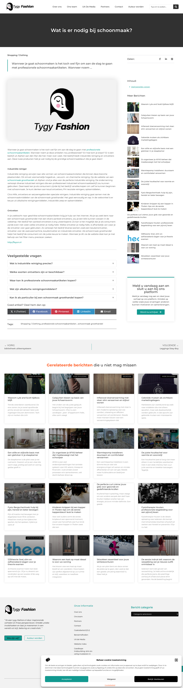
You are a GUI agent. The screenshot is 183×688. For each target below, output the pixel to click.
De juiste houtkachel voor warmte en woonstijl (154, 453)
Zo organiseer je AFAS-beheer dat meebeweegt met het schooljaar (67, 455)
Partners (105, 6)
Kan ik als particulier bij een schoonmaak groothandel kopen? (62, 297)
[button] (176, 660)
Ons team (72, 6)
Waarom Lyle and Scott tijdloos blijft (157, 104)
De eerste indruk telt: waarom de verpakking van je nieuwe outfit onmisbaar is (158, 562)
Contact (119, 6)
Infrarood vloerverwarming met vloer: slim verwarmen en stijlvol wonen (113, 400)
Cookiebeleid (110, 685)
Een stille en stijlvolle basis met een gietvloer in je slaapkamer (23, 453)
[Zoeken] (176, 6)
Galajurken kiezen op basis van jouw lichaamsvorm (68, 398)
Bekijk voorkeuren (156, 679)
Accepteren (67, 679)
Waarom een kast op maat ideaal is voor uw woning (69, 560)
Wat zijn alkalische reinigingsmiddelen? (62, 289)
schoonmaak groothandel (21, 180)
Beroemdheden (81, 635)
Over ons (57, 6)
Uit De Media (88, 6)
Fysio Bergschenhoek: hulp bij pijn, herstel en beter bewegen (23, 508)
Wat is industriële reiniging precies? (62, 263)
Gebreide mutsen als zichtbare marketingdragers (157, 398)
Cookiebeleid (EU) (82, 630)
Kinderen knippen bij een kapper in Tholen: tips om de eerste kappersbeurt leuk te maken (157, 206)
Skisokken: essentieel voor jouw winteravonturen (113, 560)
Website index (80, 644)
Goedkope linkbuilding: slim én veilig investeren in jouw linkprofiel (83, 652)
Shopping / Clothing (17, 55)
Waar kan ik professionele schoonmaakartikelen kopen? (62, 280)
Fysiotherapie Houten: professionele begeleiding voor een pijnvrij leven (157, 509)
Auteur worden (136, 6)
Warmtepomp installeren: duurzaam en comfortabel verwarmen (110, 455)
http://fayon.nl (14, 242)
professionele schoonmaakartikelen (59, 324)
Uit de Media (79, 639)
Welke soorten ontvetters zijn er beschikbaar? (62, 272)
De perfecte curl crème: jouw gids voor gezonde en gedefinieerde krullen (111, 486)
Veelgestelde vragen (140, 87)
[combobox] (161, 6)
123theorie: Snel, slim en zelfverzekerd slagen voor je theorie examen (157, 236)
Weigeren (111, 679)
